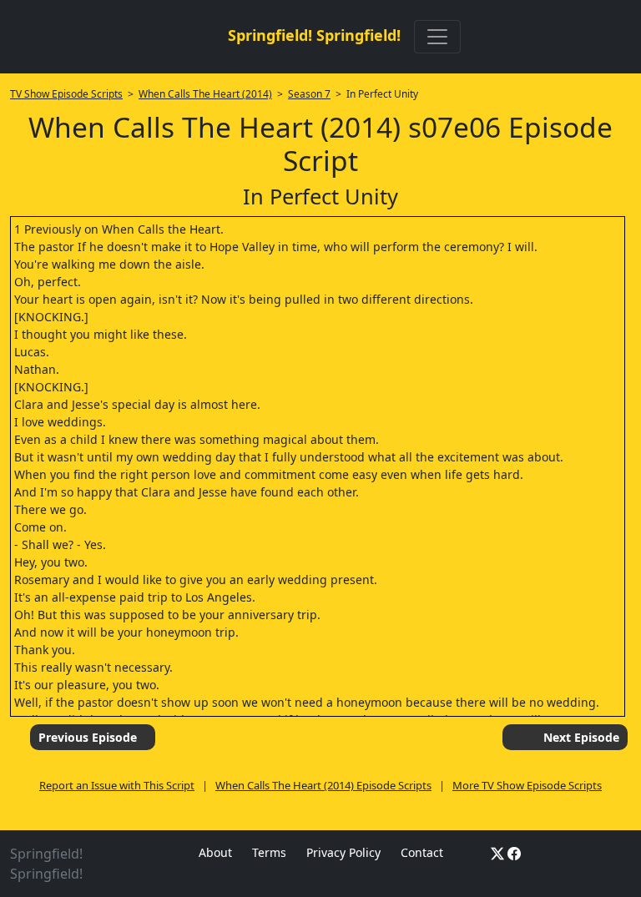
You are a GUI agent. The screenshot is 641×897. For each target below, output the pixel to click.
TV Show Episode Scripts (66, 94)
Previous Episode (87, 737)
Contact (422, 852)
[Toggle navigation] (437, 36)
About (215, 852)
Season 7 (309, 94)
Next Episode (581, 737)
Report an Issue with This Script (116, 785)
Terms (269, 852)
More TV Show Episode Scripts (527, 785)
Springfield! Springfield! (314, 35)
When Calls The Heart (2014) (205, 94)
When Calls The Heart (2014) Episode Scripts (323, 785)
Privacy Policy (343, 852)
